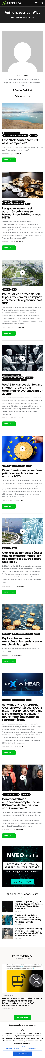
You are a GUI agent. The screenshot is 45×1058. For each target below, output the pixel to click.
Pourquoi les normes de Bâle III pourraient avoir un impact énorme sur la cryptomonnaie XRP (22, 298)
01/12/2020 (5, 830)
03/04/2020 (6, 586)
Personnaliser (12, 1048)
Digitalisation (18, 201)
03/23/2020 (6, 1008)
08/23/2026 (18, 911)
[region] (22, 1040)
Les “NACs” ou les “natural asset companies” (20, 141)
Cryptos (6, 201)
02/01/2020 (5, 746)
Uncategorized (8, 995)
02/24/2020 (5, 655)
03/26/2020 (6, 154)
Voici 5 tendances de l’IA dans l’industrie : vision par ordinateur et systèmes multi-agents (22, 389)
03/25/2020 (5, 242)
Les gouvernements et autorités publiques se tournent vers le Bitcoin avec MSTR (21, 213)
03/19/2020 (5, 418)
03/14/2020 (5, 500)
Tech (28, 204)
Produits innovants (11, 380)
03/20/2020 (6, 327)
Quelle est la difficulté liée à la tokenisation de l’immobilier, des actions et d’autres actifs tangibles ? (22, 557)
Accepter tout (22, 1053)
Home (13, 17)
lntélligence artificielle (13, 204)
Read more (9, 160)
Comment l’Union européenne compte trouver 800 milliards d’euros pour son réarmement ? (21, 803)
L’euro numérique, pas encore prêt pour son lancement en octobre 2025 (22, 473)
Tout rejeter (33, 1048)
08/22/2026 (18, 924)
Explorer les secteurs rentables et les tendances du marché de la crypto (22, 641)
